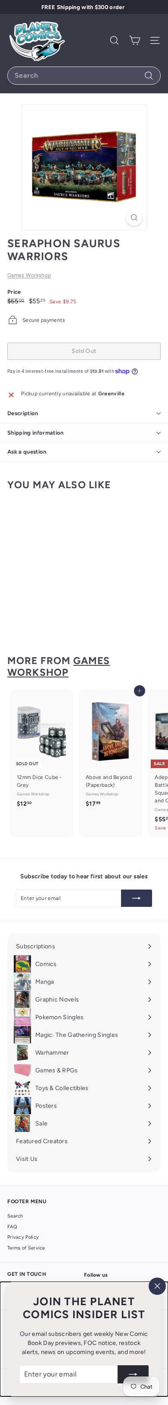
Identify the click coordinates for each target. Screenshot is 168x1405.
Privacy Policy (23, 1237)
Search (15, 1216)
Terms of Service (26, 1248)
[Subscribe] (133, 1374)
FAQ (12, 1227)
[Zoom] (134, 218)
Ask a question (27, 451)
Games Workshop (29, 275)
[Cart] (134, 40)
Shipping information (35, 432)
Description (22, 413)
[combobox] (84, 76)
